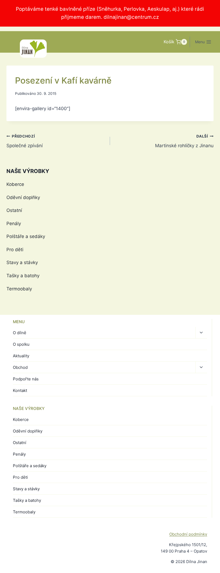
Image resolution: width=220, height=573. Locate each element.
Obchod (20, 367)
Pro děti (14, 249)
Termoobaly (19, 288)
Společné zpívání (24, 141)
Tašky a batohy (22, 275)
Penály (13, 223)
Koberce (15, 184)
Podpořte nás (26, 378)
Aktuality (21, 355)
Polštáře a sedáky (25, 236)
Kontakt (20, 390)
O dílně (19, 332)
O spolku (21, 344)
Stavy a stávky (22, 262)
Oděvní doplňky (23, 197)
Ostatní (14, 210)
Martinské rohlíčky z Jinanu (184, 141)
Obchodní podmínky (188, 534)
